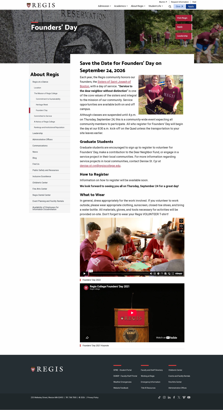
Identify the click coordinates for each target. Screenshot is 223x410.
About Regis (44, 74)
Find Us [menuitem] (36, 164)
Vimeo (183, 397)
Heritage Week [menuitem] (42, 105)
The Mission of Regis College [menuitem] (45, 93)
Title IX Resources (148, 388)
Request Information (180, 2)
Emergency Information (150, 382)
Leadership (182, 36)
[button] (105, 6)
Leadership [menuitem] (38, 133)
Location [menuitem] (37, 88)
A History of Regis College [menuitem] (44, 122)
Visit (194, 2)
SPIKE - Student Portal (122, 370)
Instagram (164, 397)
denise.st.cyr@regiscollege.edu (100, 165)
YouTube (188, 397)
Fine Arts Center (175, 382)
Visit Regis (182, 18)
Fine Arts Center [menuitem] (40, 189)
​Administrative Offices (178, 388)
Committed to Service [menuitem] (43, 116)
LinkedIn (169, 397)
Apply (191, 6)
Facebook (174, 397)
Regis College (47, 369)
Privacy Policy (92, 397)
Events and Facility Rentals (179, 376)
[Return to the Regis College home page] (41, 5)
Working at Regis (147, 376)
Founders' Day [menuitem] (41, 110)
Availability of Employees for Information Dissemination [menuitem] (46, 208)
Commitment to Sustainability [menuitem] (48, 99)
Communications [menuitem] (40, 145)
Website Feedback (120, 388)
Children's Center (175, 370)
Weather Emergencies (122, 382)
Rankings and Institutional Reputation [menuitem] (49, 127)
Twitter (179, 397)
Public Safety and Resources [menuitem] (46, 170)
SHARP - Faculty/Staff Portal (125, 376)
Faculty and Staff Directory (152, 370)
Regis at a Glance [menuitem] (40, 82)
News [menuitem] (35, 152)
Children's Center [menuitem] (40, 182)
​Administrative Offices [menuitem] (43, 139)
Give (178, 6)
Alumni (162, 2)
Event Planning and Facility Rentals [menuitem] (48, 201)
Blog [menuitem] (35, 158)
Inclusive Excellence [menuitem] (42, 176)
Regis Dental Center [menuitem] (42, 195)
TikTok (159, 397)
